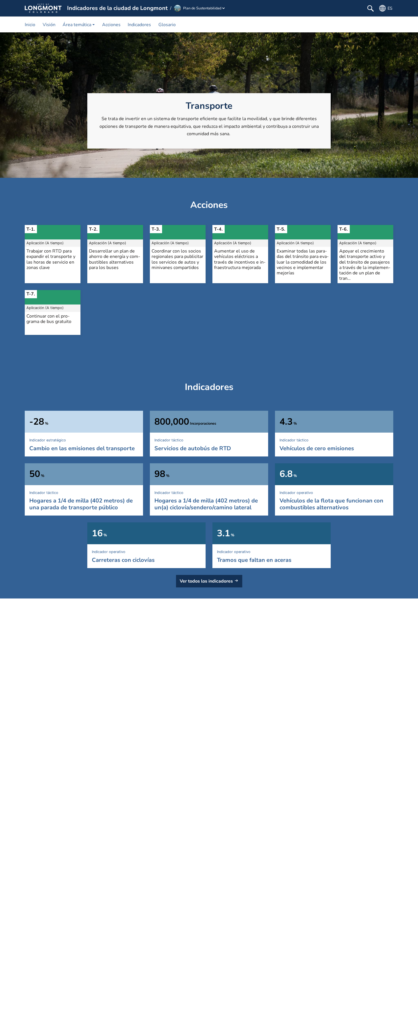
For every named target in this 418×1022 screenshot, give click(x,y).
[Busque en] (370, 8)
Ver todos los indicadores (206, 581)
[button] (79, 24)
